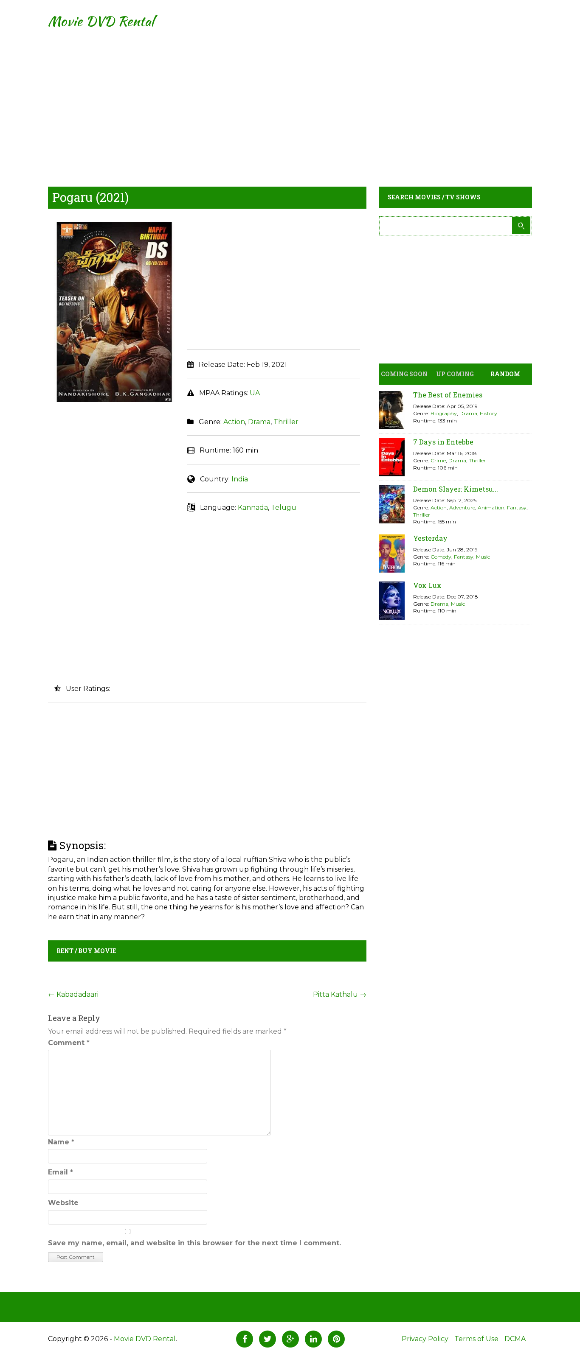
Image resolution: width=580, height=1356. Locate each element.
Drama (259, 422)
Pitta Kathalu (339, 994)
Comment (69, 1043)
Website (63, 1203)
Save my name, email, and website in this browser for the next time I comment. (194, 1243)
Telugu (283, 507)
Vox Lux (427, 585)
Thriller (285, 422)
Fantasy (517, 507)
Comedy (441, 557)
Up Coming (455, 374)
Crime (438, 460)
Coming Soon (404, 374)
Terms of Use (476, 1339)
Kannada (253, 507)
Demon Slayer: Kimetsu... (455, 488)
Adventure (462, 507)
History (488, 413)
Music (483, 557)
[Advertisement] (290, 101)
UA (255, 393)
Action (234, 422)
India (239, 479)
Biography (444, 413)
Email (60, 1172)
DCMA (515, 1339)
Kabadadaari (73, 994)
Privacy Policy (425, 1339)
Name (61, 1142)
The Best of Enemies (447, 394)
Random (505, 374)
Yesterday (430, 538)
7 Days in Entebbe (443, 441)
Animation (491, 507)
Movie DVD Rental (101, 21)
